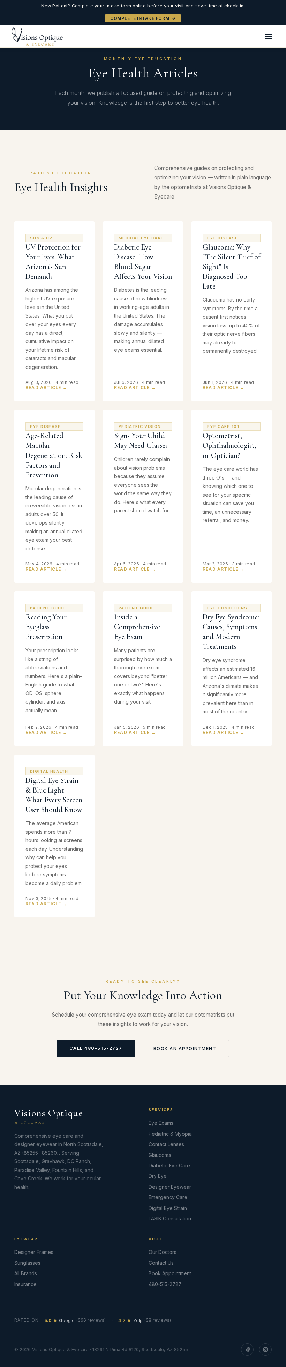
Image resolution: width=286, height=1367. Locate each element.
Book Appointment (170, 1273)
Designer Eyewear (170, 1187)
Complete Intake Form (139, 18)
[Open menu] (268, 36)
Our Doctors (162, 1252)
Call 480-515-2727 (95, 1048)
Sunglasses (27, 1263)
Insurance (25, 1284)
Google (75, 1320)
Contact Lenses (166, 1144)
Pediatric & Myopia (170, 1134)
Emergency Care (168, 1197)
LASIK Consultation (170, 1218)
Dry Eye (158, 1176)
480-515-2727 (165, 1284)
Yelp (144, 1320)
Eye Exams (161, 1123)
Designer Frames (33, 1252)
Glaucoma (160, 1155)
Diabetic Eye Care (169, 1165)
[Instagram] (265, 1349)
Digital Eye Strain (168, 1208)
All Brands (25, 1273)
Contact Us (161, 1263)
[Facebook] (247, 1349)
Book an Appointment (184, 1048)
